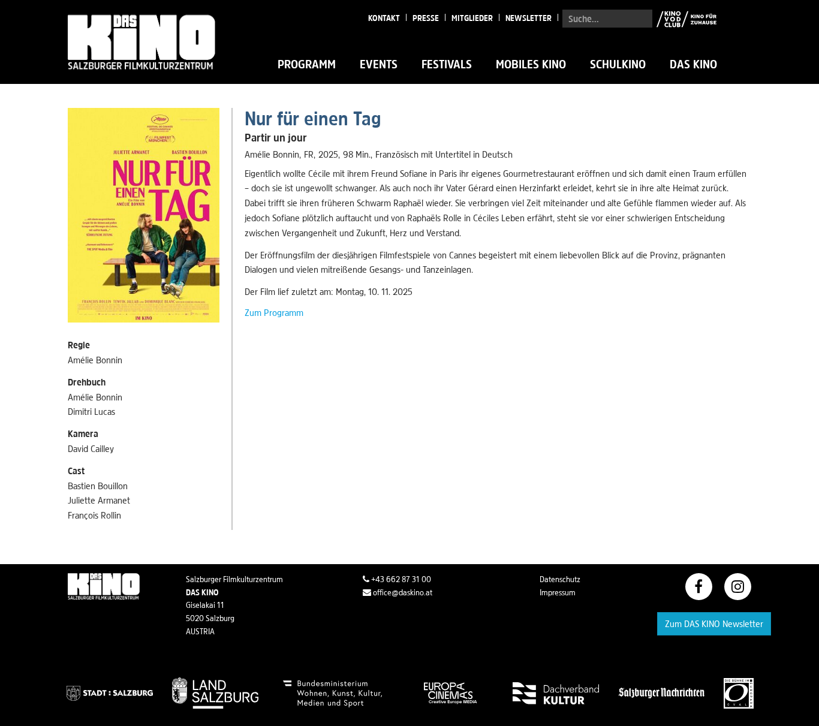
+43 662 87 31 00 (400, 579)
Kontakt (384, 18)
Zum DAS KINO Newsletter (714, 623)
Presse (425, 18)
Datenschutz (560, 579)
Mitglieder (472, 18)
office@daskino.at (401, 592)
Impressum (558, 592)
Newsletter (528, 18)
